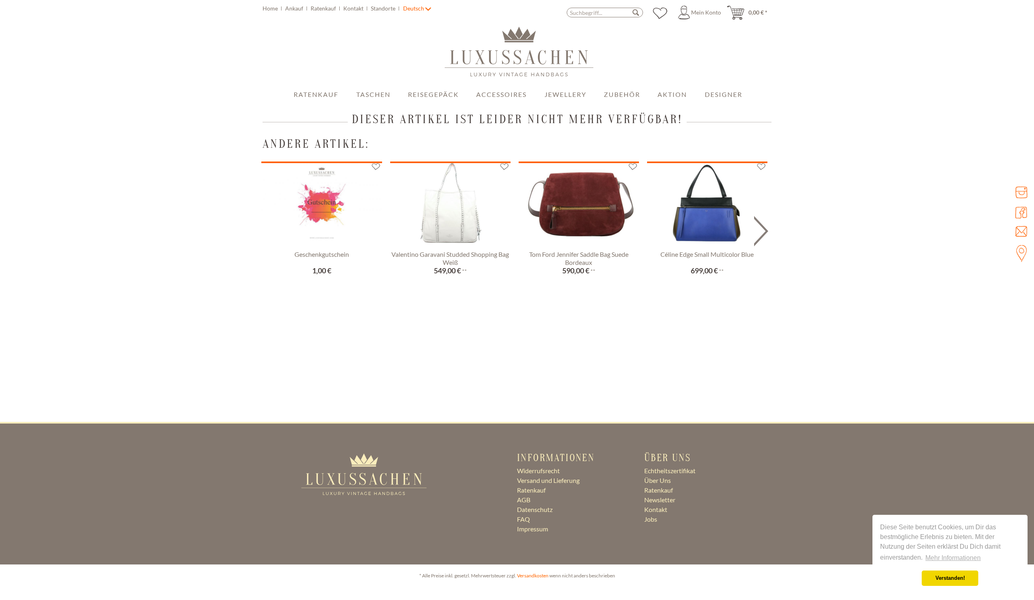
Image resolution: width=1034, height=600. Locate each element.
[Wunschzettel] (660, 12)
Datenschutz (535, 509)
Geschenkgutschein (321, 254)
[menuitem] (332, 8)
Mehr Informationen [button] (953, 557)
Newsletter (659, 499)
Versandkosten (533, 576)
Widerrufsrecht (538, 470)
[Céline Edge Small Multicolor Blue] (707, 204)
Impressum (532, 529)
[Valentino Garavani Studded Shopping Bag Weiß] (450, 204)
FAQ (523, 519)
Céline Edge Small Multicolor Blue (707, 254)
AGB (523, 499)
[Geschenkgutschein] (321, 204)
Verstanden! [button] (950, 578)
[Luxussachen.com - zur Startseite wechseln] (519, 56)
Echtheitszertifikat (670, 470)
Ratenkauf (324, 8)
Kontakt (354, 8)
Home (271, 8)
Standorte (384, 8)
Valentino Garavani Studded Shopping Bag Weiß (450, 258)
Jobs (650, 519)
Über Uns (657, 480)
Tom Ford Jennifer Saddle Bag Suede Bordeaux (578, 258)
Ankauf (295, 8)
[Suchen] (635, 12)
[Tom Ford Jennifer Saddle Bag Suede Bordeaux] (579, 204)
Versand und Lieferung (548, 480)
